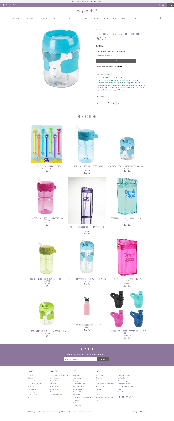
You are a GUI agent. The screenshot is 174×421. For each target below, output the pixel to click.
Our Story (30, 375)
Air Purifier (76, 403)
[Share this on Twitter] (98, 103)
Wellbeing (106, 18)
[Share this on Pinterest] (108, 103)
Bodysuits (98, 389)
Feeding (68, 18)
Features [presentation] (108, 74)
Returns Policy (32, 389)
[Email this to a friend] (119, 103)
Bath (60, 18)
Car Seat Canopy (123, 381)
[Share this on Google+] (113, 103)
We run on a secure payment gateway (81, 412)
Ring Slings (53, 383)
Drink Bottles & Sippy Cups (126, 386)
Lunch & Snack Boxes (124, 383)
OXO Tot (98, 29)
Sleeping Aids (77, 381)
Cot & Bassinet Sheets (79, 383)
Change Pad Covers (78, 389)
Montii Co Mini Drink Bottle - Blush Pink (87, 306)
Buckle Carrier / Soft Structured (59, 375)
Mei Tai (52, 392)
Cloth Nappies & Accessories (104, 397)
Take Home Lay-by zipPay (35, 383)
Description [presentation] (100, 74)
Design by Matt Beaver (139, 412)
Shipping (30, 378)
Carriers (19, 18)
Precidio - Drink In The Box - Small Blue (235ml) (127, 196)
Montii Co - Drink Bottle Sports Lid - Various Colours (127, 309)
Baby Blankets (77, 394)
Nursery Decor (77, 405)
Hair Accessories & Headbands (105, 383)
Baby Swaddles (31, 18)
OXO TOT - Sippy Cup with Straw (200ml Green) (47, 309)
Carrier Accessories (56, 394)
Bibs (97, 381)
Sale (13, 18)
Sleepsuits (99, 378)
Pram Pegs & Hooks (124, 375)
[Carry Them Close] (87, 11)
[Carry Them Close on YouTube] (6, 5)
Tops (97, 394)
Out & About (85, 18)
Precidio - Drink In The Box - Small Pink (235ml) (127, 257)
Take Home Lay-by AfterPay (36, 381)
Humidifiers (76, 400)
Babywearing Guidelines (35, 392)
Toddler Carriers (54, 381)
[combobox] (147, 18)
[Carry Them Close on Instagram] (13, 5)
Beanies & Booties (101, 386)
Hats (97, 400)
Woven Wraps (54, 386)
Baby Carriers (54, 378)
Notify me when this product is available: (110, 51)
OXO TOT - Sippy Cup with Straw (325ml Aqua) (87, 257)
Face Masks (99, 375)
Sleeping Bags (45, 18)
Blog (29, 397)
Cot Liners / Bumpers (79, 392)
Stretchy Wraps (54, 389)
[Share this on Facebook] (103, 103)
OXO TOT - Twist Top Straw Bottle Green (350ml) (47, 257)
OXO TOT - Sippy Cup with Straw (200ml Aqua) (127, 144)
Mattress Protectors (78, 386)
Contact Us (125, 18)
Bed (54, 18)
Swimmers (99, 403)
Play (76, 18)
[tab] (100, 74)
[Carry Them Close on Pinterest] (10, 5)
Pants (97, 392)
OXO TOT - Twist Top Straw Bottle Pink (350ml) (47, 196)
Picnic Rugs (121, 392)
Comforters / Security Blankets (82, 397)
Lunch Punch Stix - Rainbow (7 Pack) (47, 144)
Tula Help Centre (32, 394)
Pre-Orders (31, 386)
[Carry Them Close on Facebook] (3, 5)
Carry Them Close (37, 412)
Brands (115, 18)
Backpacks (121, 378)
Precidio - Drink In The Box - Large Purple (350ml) (87, 200)
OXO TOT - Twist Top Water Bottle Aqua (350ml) (87, 144)
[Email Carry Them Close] (16, 5)
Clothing (96, 18)
